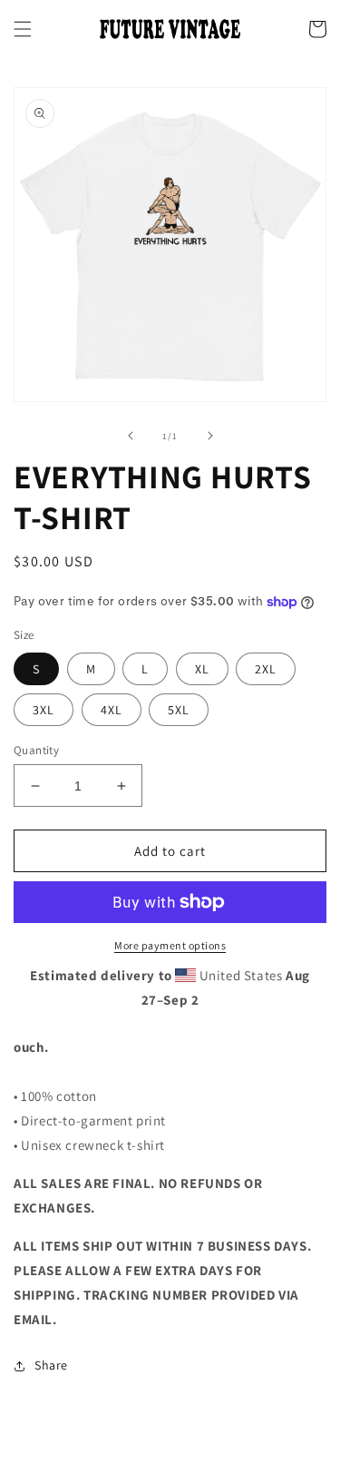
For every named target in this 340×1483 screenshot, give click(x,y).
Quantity (36, 750)
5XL (178, 710)
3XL (43, 710)
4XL (111, 710)
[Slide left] (131, 436)
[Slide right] (210, 436)
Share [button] (51, 1365)
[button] (23, 29)
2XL (266, 669)
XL (202, 669)
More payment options (170, 945)
